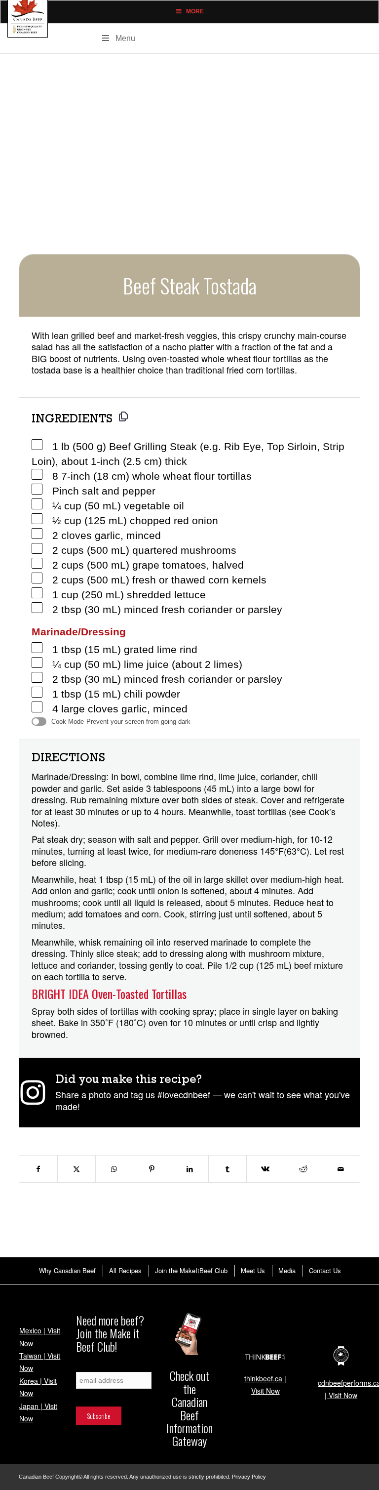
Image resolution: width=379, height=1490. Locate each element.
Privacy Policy (249, 1477)
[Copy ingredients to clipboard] (123, 416)
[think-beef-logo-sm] (265, 1357)
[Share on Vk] (265, 1169)
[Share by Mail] (341, 1169)
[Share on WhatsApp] (114, 1169)
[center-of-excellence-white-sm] (341, 1356)
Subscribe (88, 1367)
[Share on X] (76, 1169)
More (195, 11)
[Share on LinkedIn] (190, 1169)
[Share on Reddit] (303, 1169)
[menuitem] (67, 1270)
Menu (125, 38)
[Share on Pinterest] (152, 1169)
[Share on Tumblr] (227, 1169)
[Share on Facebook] (38, 1169)
